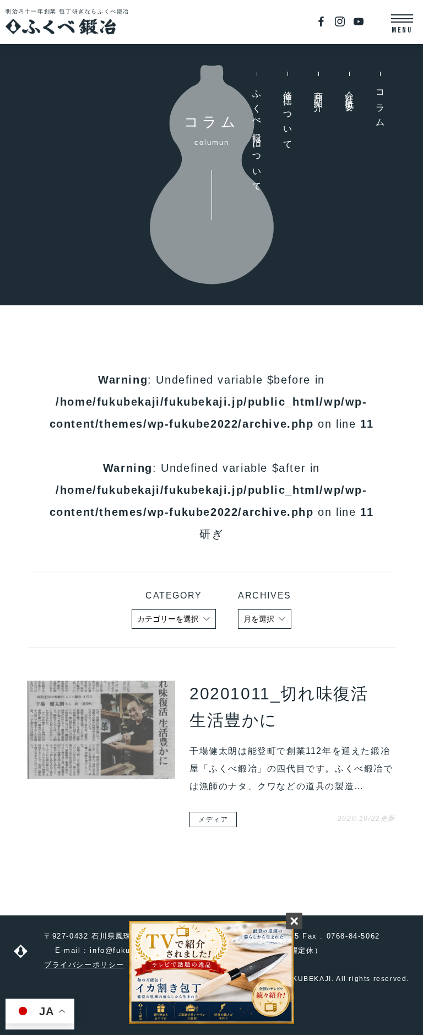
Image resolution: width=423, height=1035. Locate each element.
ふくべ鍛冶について (257, 137)
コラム (380, 105)
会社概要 (349, 92)
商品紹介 (318, 92)
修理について (287, 116)
